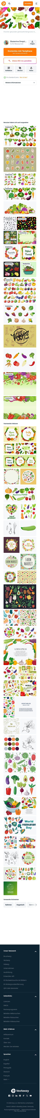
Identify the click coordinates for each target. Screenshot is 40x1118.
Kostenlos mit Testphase (20, 52)
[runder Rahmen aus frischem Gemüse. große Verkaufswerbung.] (26, 734)
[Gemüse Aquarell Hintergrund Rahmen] (11, 294)
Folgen (32, 44)
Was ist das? (23, 77)
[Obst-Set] (20, 364)
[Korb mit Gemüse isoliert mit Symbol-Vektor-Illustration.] (11, 343)
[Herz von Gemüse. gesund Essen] (11, 619)
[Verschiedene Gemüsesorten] (20, 135)
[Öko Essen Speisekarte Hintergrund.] (20, 601)
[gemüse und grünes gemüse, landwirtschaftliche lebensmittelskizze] (10, 264)
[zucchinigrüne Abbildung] (11, 669)
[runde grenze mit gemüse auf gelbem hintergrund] (11, 584)
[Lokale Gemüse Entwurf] (20, 410)
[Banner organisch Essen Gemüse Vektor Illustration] (20, 930)
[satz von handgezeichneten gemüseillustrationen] (10, 178)
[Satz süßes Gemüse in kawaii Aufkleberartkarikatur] (20, 158)
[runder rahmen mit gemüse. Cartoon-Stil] (11, 567)
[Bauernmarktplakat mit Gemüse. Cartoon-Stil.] (11, 720)
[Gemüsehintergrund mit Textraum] (13, 278)
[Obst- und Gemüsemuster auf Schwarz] (13, 250)
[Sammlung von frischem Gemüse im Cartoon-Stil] (13, 192)
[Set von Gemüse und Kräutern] (12, 327)
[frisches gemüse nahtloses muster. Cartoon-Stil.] (11, 809)
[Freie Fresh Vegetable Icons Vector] (20, 434)
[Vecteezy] (3, 3)
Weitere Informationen (13, 82)
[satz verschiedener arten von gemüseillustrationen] (20, 221)
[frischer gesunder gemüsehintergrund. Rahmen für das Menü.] (11, 311)
